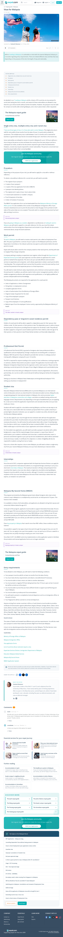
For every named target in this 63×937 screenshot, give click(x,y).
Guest (8, 711)
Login (52, 2)
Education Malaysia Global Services (14, 654)
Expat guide (21, 919)
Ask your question (11, 903)
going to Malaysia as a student (18, 223)
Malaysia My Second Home (11, 657)
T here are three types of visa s (13, 130)
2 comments (12, 48)
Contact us (6, 917)
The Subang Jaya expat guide (15, 812)
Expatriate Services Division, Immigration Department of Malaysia (23, 650)
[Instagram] (16, 698)
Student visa (11, 87)
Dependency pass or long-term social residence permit (20, 82)
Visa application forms (10, 643)
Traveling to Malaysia (20, 100)
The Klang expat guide (13, 803)
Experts (33, 919)
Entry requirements (12, 94)
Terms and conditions (53, 932)
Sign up (59, 2)
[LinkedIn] (14, 698)
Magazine (38, 2)
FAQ (33, 917)
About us (6, 921)
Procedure (10, 78)
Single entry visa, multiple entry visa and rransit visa (20, 76)
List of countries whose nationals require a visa (17, 647)
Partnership (7, 924)
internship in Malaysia (17, 468)
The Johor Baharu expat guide (42, 799)
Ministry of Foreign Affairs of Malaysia (15, 636)
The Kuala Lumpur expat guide (42, 803)
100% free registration (31, 160)
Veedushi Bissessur (15, 44)
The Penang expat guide (14, 807)
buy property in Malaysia (14, 523)
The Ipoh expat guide (13, 799)
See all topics (22, 903)
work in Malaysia (10, 239)
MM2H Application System (11, 661)
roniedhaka (10, 725)
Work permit (11, 80)
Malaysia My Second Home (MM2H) (16, 91)
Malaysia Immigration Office (12, 640)
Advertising (7, 919)
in (26, 675)
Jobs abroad (21, 921)
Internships (10, 89)
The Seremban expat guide (41, 807)
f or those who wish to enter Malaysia (32, 130)
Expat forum (21, 917)
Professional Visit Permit (13, 85)
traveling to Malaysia (15, 54)
